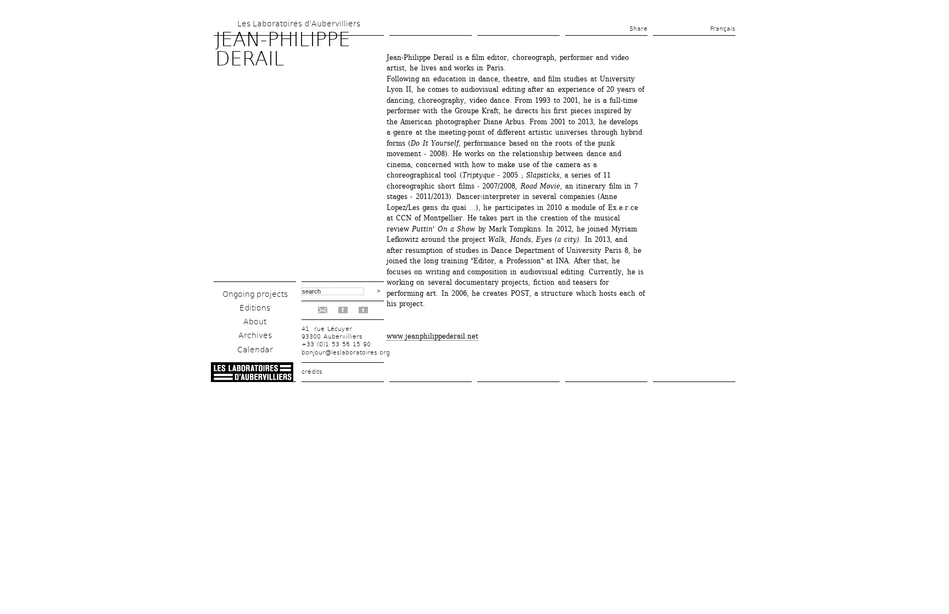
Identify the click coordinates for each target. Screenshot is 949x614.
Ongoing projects (255, 294)
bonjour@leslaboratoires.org (346, 352)
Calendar (255, 349)
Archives (255, 335)
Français (722, 28)
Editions (254, 307)
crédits (312, 371)
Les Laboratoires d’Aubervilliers (298, 23)
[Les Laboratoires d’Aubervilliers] (252, 379)
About (254, 321)
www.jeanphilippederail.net (432, 336)
